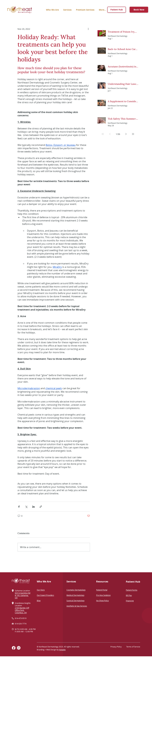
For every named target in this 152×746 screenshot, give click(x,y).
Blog (39, 600)
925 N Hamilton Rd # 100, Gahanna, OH (22, 595)
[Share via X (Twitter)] (26, 506)
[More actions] (88, 29)
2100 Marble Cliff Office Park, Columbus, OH (22, 610)
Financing (130, 601)
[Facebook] (13, 648)
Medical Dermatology (75, 595)
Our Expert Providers (45, 595)
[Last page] (133, 134)
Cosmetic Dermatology (76, 590)
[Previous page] (110, 134)
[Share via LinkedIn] (33, 506)
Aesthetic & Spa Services (76, 606)
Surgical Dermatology (75, 600)
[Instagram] (18, 648)
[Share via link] (40, 506)
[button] (85, 9)
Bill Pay (129, 595)
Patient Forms (131, 590)
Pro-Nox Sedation (103, 595)
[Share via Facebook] (19, 506)
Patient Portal (101, 590)
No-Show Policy (102, 600)
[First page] (102, 134)
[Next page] (126, 134)
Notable (62, 649)
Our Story (41, 590)
